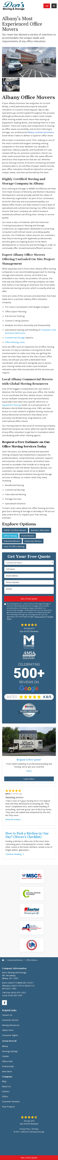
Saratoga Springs (10, 1051)
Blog (4, 1081)
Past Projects (8, 1106)
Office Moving (10, 535)
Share (29, 771)
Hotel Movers (27, 535)
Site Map (34, 1129)
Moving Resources (10, 1025)
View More (7, 1071)
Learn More (29, 778)
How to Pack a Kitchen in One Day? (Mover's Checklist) (27, 835)
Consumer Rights (10, 1035)
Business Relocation (40, 530)
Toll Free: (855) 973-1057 (14, 992)
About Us (6, 1086)
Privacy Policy (25, 1129)
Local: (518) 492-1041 (12, 995)
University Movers (33, 541)
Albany (5, 1046)
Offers (5, 1096)
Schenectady (8, 1066)
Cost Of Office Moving (14, 546)
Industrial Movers (12, 541)
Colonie (5, 1056)
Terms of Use (40, 617)
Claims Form (7, 1030)
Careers (5, 1091)
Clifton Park (7, 1061)
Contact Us (7, 1015)
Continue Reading (13, 854)
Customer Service (10, 1020)
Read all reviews (13, 819)
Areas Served (9, 1041)
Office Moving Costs (15, 342)
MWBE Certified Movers (15, 530)
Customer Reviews (11, 1101)
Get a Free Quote (29, 1157)
